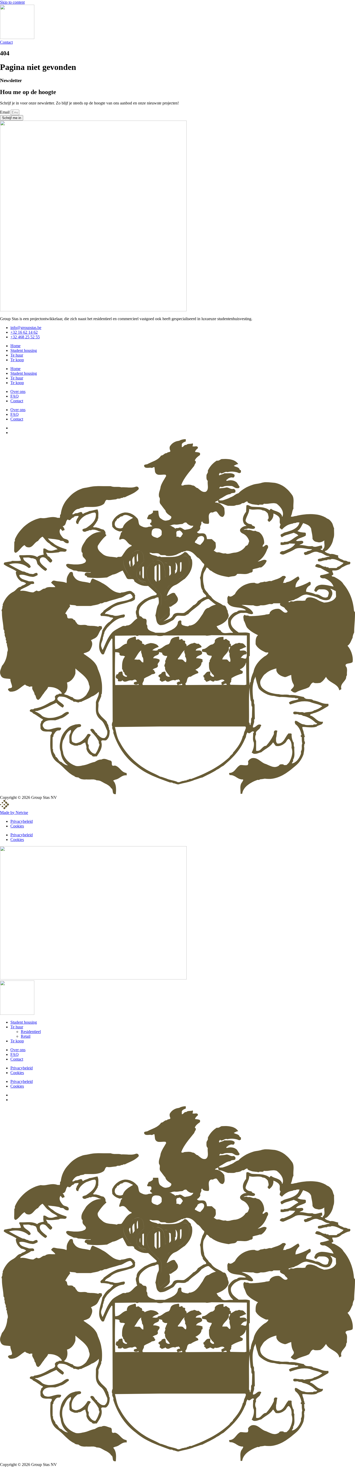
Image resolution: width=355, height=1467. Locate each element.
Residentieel (31, 1031)
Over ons (17, 391)
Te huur (16, 355)
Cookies (17, 826)
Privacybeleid (21, 821)
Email (5, 112)
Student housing (23, 350)
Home (15, 346)
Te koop (17, 360)
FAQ (14, 396)
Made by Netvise (14, 812)
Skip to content (12, 2)
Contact (16, 401)
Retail (25, 1036)
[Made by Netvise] (4, 808)
